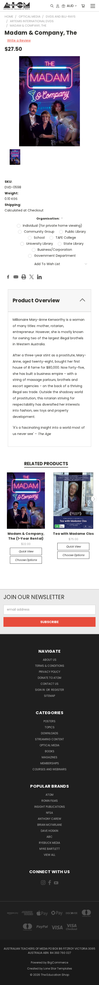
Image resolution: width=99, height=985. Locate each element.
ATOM (49, 795)
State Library (74, 243)
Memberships (49, 763)
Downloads (49, 733)
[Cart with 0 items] (83, 6)
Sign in (40, 690)
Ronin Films (49, 801)
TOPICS (50, 727)
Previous (5, 499)
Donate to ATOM (49, 678)
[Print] (23, 277)
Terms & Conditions (49, 666)
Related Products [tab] (46, 464)
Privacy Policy (49, 672)
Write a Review (19, 40)
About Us (49, 660)
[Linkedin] (39, 277)
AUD (70, 5)
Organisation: (49, 218)
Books (49, 751)
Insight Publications (49, 807)
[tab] (49, 300)
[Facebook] (8, 277)
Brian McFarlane (49, 825)
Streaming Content (49, 739)
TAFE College (65, 237)
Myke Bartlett (49, 849)
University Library (39, 243)
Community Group (39, 231)
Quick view (26, 551)
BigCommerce (57, 962)
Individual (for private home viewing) (52, 225)
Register (57, 690)
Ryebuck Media (49, 843)
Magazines (49, 757)
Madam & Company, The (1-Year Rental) (26, 536)
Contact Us (49, 684)
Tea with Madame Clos (73, 533)
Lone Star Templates (58, 968)
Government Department (55, 255)
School (39, 237)
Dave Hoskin (49, 831)
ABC (49, 837)
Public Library (75, 231)
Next (94, 499)
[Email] (16, 277)
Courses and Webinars (49, 769)
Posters (49, 721)
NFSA (49, 813)
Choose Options (26, 560)
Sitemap (49, 696)
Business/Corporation (55, 249)
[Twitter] (31, 277)
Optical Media (49, 745)
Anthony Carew (49, 819)
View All (49, 855)
